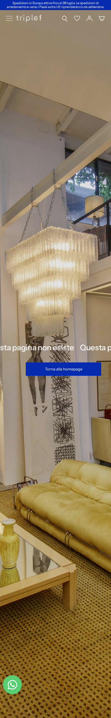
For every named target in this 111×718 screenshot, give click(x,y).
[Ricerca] (65, 18)
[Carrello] (102, 18)
